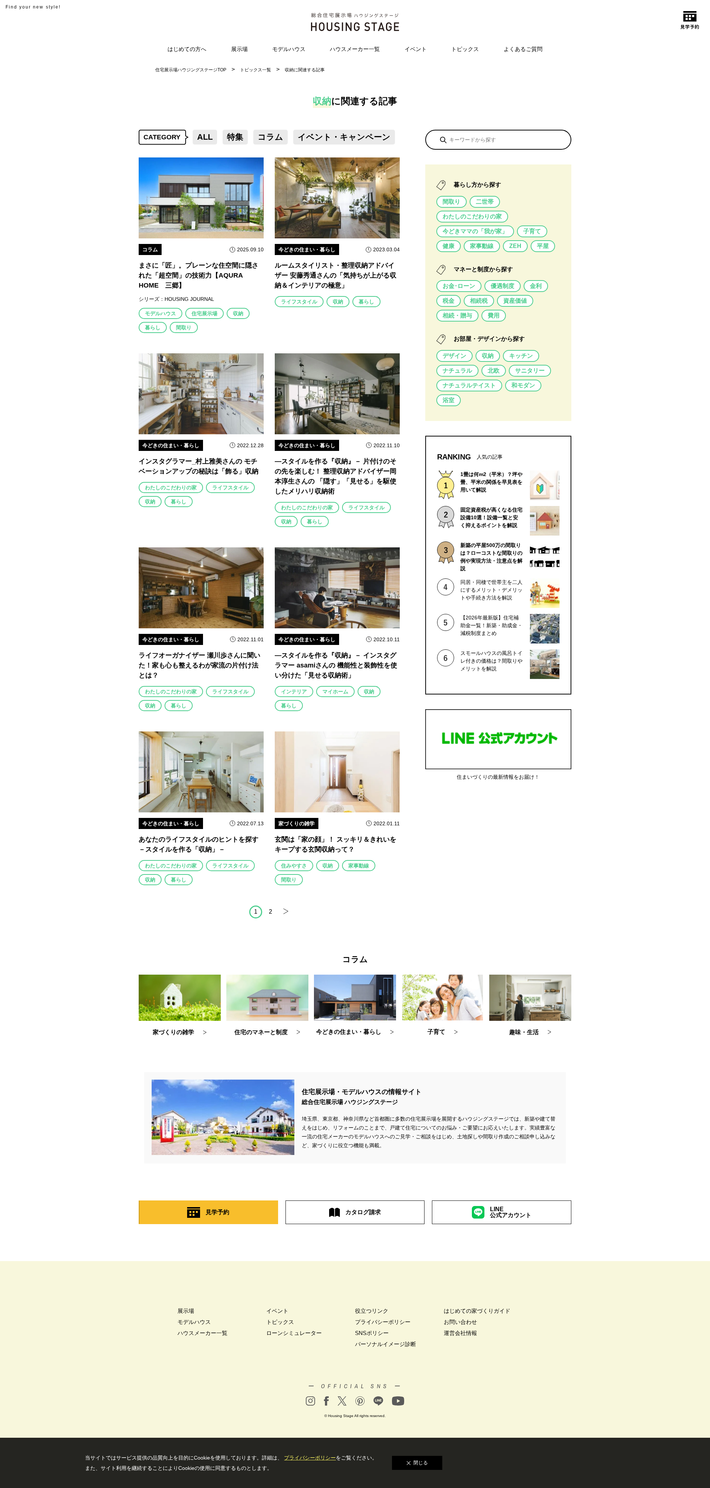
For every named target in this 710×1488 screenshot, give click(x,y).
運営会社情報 (460, 1333)
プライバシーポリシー (382, 1322)
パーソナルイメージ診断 (385, 1344)
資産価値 (515, 301)
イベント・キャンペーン (344, 137)
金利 (536, 286)
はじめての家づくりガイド (477, 1311)
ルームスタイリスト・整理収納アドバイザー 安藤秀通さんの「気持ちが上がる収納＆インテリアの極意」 (335, 275)
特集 (235, 137)
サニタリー (530, 370)
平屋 (543, 246)
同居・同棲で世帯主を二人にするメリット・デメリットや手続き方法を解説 (491, 590)
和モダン (523, 385)
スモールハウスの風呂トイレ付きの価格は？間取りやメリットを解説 (491, 661)
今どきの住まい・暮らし (306, 249)
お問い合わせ (460, 1322)
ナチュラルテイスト (469, 385)
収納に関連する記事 (305, 69)
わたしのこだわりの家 (171, 487)
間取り (184, 327)
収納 (238, 313)
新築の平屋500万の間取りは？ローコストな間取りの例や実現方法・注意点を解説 (491, 556)
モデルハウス (288, 49)
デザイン (454, 356)
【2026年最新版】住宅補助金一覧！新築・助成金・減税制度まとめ (491, 625)
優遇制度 (502, 286)
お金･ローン (459, 286)
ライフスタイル (299, 302)
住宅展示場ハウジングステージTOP (190, 69)
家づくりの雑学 (296, 823)
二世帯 (485, 201)
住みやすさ (294, 866)
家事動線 (358, 866)
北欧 (494, 370)
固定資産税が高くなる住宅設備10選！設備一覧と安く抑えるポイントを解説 (491, 517)
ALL (205, 137)
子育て (532, 231)
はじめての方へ (187, 49)
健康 (448, 246)
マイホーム (335, 691)
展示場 (239, 49)
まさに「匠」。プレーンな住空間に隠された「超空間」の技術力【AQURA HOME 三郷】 (198, 275)
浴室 (448, 400)
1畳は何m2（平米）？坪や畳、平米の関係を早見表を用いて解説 (491, 482)
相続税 (479, 301)
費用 (494, 315)
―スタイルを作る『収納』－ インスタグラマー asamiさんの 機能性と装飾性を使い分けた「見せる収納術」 (336, 665)
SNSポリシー (372, 1333)
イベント (416, 49)
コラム (270, 137)
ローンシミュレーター (294, 1333)
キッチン (521, 356)
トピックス (465, 49)
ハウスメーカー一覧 (355, 49)
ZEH (515, 246)
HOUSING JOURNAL (189, 299)
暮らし (152, 327)
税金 (448, 301)
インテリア (294, 691)
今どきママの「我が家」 (475, 231)
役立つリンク (371, 1311)
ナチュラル (457, 370)
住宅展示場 (204, 313)
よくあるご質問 (523, 49)
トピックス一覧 (255, 69)
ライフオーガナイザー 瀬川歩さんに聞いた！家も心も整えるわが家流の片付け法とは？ (199, 665)
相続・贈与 (457, 315)
